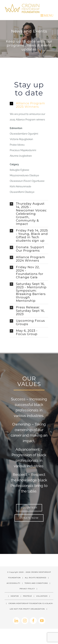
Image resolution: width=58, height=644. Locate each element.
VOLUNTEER (41, 596)
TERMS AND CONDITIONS (36, 583)
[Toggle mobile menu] (47, 15)
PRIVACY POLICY (27, 589)
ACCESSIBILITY (13, 583)
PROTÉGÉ (27, 596)
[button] (29, 105)
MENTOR (15, 596)
